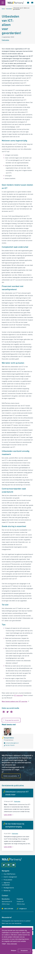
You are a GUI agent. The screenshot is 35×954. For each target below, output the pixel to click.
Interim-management (10, 877)
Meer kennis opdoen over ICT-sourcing (14, 701)
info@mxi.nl (23, 908)
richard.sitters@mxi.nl (12, 743)
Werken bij (7, 891)
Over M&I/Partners (9, 874)
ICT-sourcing (18, 695)
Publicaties (5, 40)
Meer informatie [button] (12, 944)
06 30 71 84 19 (10, 745)
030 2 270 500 (8, 908)
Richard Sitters (9, 738)
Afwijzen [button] (13, 950)
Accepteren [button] (24, 950)
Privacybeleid (8, 880)
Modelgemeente (9, 888)
